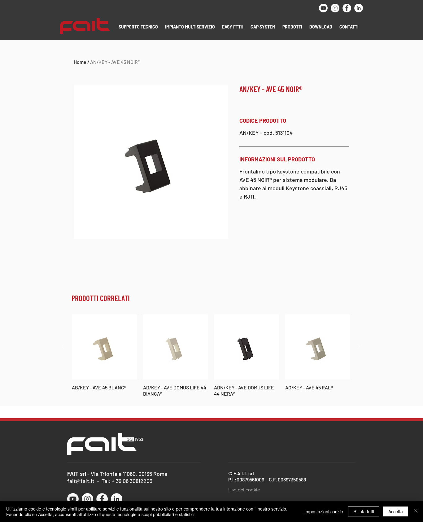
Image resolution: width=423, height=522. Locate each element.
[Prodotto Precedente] (63, 346)
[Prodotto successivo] (359, 346)
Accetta (395, 511)
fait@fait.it (80, 480)
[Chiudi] (415, 511)
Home (80, 62)
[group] (211, 355)
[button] (139, 27)
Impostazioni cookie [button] (323, 511)
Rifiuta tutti (363, 511)
